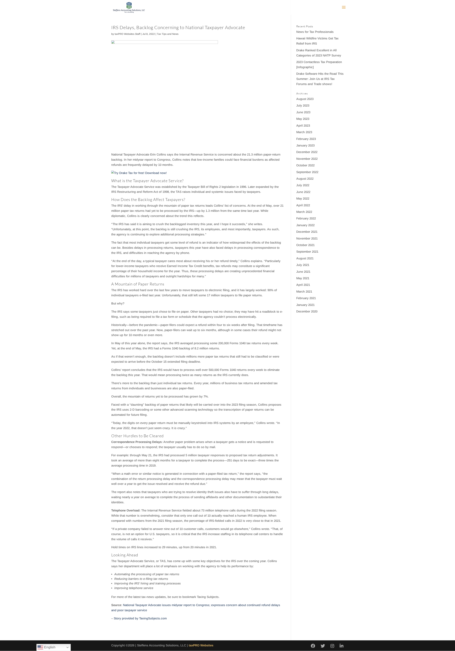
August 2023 (305, 99)
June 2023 (303, 112)
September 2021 (307, 251)
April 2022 (303, 205)
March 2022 (304, 212)
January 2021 (305, 305)
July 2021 (302, 265)
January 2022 (305, 225)
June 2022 (303, 192)
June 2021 (303, 271)
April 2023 (303, 125)
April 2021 (303, 285)
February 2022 (306, 218)
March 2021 (304, 291)
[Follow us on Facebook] (313, 646)
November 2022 (307, 158)
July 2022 (302, 185)
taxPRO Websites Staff (127, 33)
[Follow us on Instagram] (332, 646)
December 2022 (306, 152)
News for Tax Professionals (315, 32)
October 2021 (305, 245)
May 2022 (302, 198)
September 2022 (307, 172)
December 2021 (306, 231)
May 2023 (302, 119)
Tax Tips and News (167, 33)
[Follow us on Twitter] (323, 646)
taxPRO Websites (201, 645)
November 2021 (307, 238)
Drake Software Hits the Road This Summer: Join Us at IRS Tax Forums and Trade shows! (320, 79)
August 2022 (305, 178)
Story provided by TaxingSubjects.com (140, 618)
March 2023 (304, 132)
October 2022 (305, 165)
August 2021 (305, 258)
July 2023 (302, 105)
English (49, 647)
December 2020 (306, 311)
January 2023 (305, 145)
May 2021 (302, 278)
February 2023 (306, 139)
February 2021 (306, 298)
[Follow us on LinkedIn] (341, 646)
